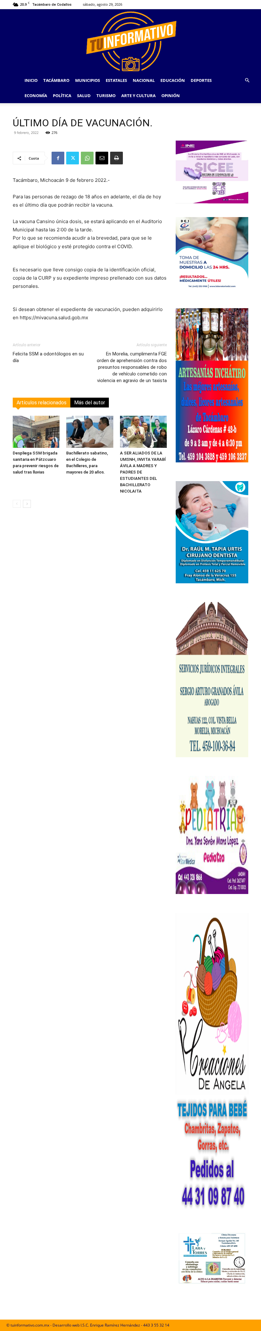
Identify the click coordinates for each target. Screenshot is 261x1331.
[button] (247, 80)
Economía (36, 95)
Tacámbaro (56, 80)
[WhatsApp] (87, 158)
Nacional (144, 80)
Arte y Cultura (138, 95)
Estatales (116, 80)
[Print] (116, 158)
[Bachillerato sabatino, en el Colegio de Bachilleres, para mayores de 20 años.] (89, 432)
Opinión (170, 95)
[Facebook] (58, 158)
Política (62, 95)
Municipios (87, 80)
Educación (172, 80)
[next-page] (27, 504)
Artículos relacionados (42, 403)
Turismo (106, 95)
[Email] (101, 158)
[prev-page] (17, 504)
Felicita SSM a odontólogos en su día (48, 357)
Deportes (201, 80)
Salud (84, 95)
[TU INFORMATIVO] (130, 41)
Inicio (31, 80)
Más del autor (89, 403)
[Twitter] (72, 158)
